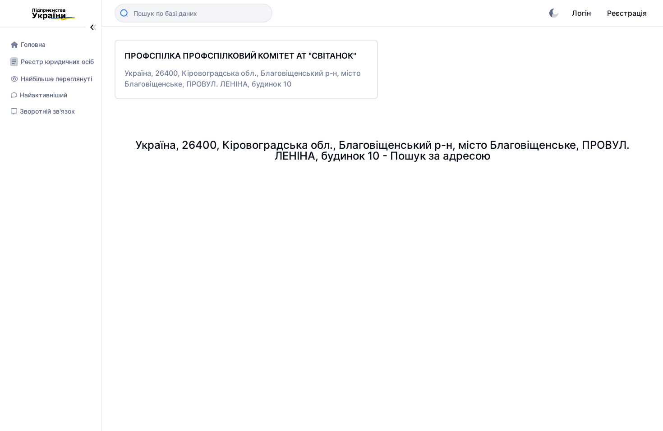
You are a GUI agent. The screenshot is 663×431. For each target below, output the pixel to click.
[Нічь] (553, 13)
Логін (581, 13)
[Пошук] (124, 13)
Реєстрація (627, 13)
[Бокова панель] (93, 27)
